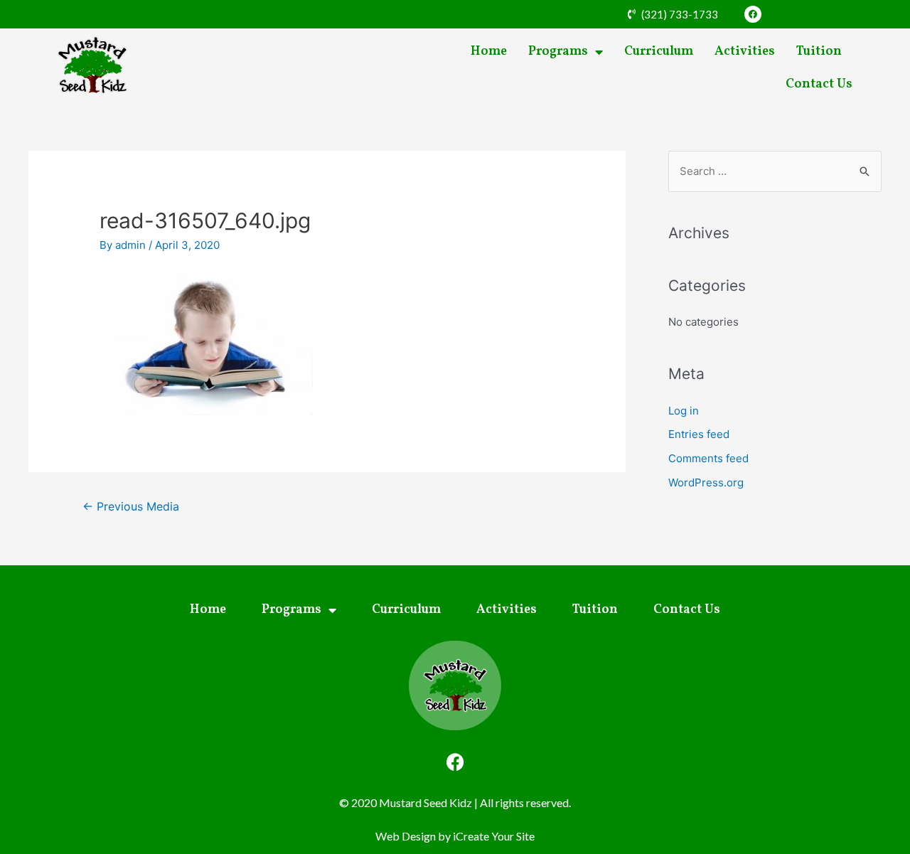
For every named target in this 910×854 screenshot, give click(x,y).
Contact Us (819, 84)
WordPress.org (706, 482)
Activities (744, 51)
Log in (683, 410)
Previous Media (130, 506)
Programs (558, 51)
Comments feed (708, 458)
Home (489, 51)
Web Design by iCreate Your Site (455, 836)
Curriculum (658, 51)
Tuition (819, 51)
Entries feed (698, 434)
